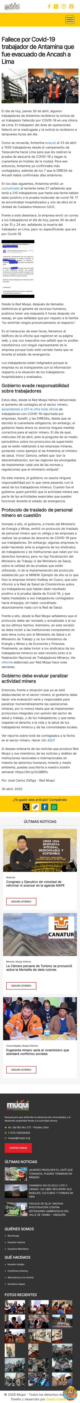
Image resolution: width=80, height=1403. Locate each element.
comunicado (11, 188)
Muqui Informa (23, 961)
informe (7, 662)
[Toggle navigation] (70, 19)
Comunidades (13, 1045)
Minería (10, 961)
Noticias (10, 877)
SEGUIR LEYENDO (21, 901)
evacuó (50, 143)
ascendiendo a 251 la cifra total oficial (30, 409)
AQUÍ (51, 740)
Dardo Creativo (57, 1399)
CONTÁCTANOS (18, 1147)
